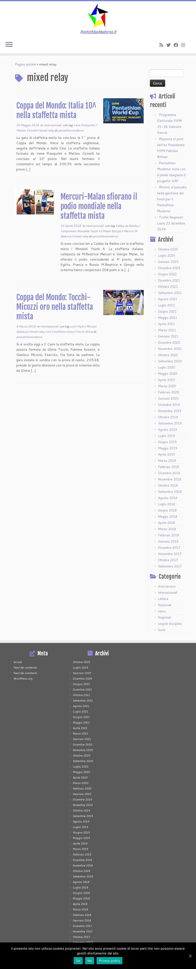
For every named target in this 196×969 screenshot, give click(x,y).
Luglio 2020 (166, 367)
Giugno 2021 (167, 311)
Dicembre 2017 (169, 547)
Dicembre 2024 (169, 268)
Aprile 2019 (166, 454)
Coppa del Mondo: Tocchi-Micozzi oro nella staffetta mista (54, 307)
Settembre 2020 (170, 361)
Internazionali (53, 125)
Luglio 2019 (166, 436)
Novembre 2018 (169, 479)
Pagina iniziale (25, 64)
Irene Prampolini (84, 125)
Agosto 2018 (167, 498)
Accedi (18, 662)
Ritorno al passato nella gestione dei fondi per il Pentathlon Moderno (171, 199)
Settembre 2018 (170, 492)
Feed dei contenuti (25, 668)
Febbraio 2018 (168, 535)
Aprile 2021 (166, 324)
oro (49, 332)
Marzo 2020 (167, 386)
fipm (81, 326)
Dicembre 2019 (169, 405)
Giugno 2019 (167, 442)
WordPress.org (23, 678)
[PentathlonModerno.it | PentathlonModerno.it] (98, 15)
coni (73, 326)
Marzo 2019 (167, 460)
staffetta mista (64, 332)
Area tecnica (166, 586)
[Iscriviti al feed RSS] (162, 45)
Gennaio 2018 (168, 541)
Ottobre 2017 (168, 560)
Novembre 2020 (169, 349)
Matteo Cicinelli (27, 130)
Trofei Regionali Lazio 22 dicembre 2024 (171, 223)
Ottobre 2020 (168, 355)
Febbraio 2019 (168, 467)
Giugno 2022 (167, 274)
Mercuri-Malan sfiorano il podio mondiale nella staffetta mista (98, 206)
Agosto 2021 (167, 299)
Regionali (164, 617)
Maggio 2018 (167, 516)
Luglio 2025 (166, 255)
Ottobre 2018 (168, 485)
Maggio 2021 (167, 318)
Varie (161, 630)
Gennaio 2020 (168, 398)
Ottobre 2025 (168, 249)
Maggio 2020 (167, 373)
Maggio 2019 (167, 448)
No (89, 961)
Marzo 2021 (167, 330)
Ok (78, 961)
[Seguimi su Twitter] (170, 45)
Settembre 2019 (170, 423)
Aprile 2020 (166, 380)
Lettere (163, 599)
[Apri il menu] (9, 44)
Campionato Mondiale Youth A (80, 231)
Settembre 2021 (170, 293)
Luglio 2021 (166, 305)
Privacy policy (109, 961)
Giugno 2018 (167, 510)
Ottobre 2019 (168, 417)
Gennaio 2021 (168, 336)
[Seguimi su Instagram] (184, 45)
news (162, 611)
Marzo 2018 (167, 529)
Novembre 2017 (169, 554)
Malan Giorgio (112, 231)
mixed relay (46, 130)
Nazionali (164, 605)
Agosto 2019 (167, 429)
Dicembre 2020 (169, 342)
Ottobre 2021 (168, 286)
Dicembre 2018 (169, 473)
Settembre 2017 (170, 566)
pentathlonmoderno (71, 130)
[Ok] (190, 955)
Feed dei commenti (25, 673)
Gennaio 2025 (168, 262)
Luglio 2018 (166, 504)
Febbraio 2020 (168, 392)
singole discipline (170, 623)
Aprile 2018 (166, 523)
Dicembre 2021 (169, 280)
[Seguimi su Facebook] (177, 45)
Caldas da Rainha (126, 226)
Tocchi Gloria (85, 332)
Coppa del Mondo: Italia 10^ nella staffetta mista (56, 110)
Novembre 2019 (169, 411)
